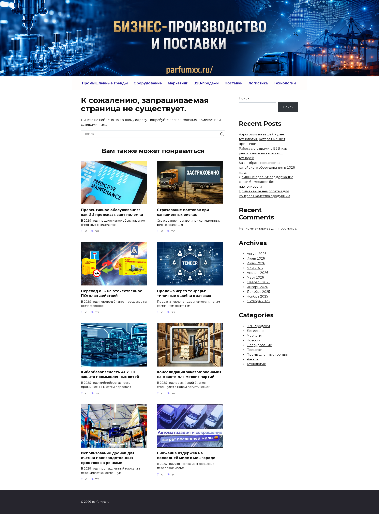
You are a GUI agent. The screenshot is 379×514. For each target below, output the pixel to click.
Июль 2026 (256, 258)
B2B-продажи (206, 83)
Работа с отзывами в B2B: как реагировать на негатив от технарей (263, 153)
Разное (253, 359)
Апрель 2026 (257, 273)
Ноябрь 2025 (257, 296)
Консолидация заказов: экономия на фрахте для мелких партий (189, 374)
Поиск (244, 98)
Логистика (258, 83)
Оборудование (148, 83)
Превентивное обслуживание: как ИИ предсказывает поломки (112, 212)
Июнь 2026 (256, 263)
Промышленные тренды (105, 83)
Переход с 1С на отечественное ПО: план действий (111, 293)
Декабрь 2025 (258, 292)
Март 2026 (255, 277)
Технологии (285, 83)
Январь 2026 (257, 287)
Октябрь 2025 (258, 301)
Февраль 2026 (258, 282)
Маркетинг (178, 83)
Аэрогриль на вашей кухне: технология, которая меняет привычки (262, 139)
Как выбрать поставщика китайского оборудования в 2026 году (267, 167)
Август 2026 (256, 254)
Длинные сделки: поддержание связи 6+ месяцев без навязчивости (266, 181)
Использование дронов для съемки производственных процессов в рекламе (107, 458)
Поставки (234, 83)
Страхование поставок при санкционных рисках (183, 212)
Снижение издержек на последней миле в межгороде (186, 455)
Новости (254, 340)
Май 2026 (255, 268)
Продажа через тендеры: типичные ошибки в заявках (184, 293)
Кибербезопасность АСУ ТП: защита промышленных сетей (110, 374)
